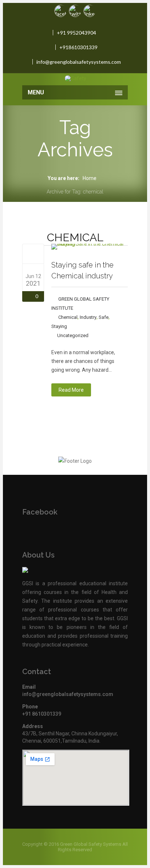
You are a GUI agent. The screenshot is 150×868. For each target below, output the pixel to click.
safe (103, 317)
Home (89, 178)
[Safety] (75, 78)
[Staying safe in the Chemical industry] (33, 253)
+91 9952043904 (76, 32)
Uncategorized (72, 335)
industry (88, 317)
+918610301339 (78, 47)
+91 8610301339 (41, 714)
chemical (68, 317)
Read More (71, 390)
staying (59, 326)
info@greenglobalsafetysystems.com (78, 61)
